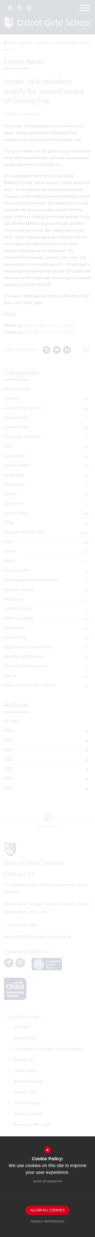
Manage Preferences (47, 1221)
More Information (47, 1181)
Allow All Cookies (47, 1210)
